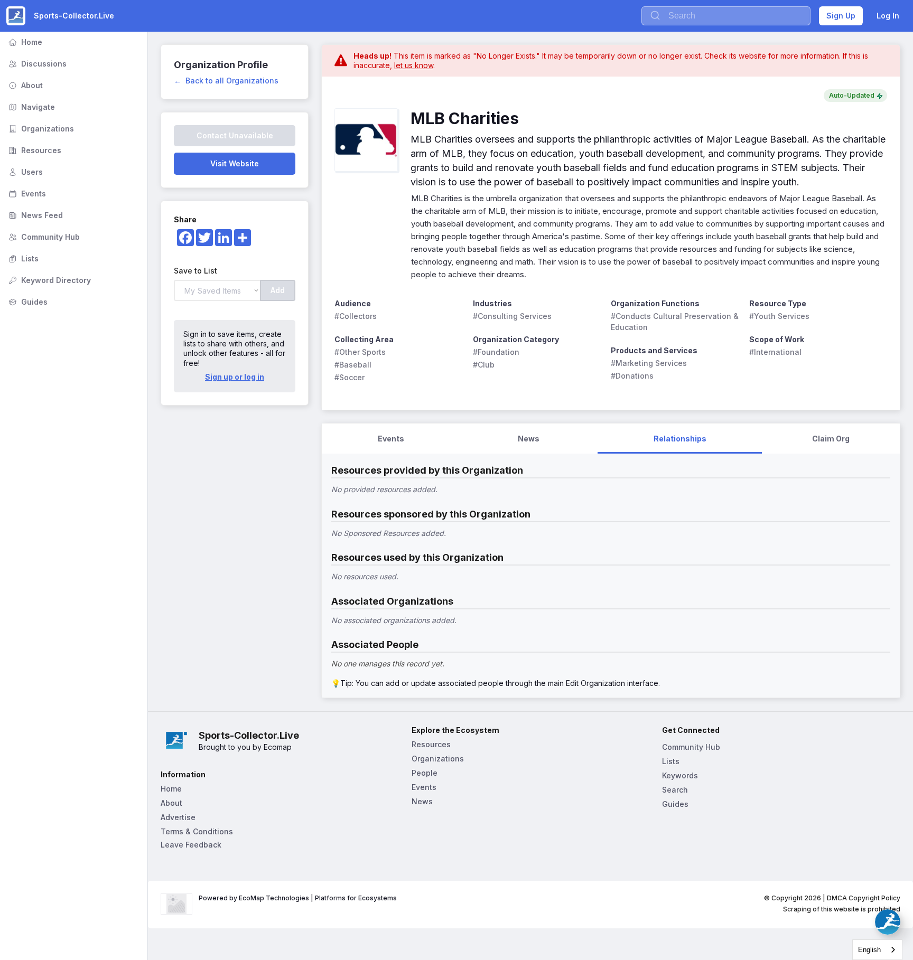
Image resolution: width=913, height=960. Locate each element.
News (422, 801)
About (24, 85)
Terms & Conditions (197, 831)
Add (278, 290)
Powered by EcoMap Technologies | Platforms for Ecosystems (298, 898)
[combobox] (877, 949)
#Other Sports (360, 351)
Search (675, 789)
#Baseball (352, 364)
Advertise (178, 817)
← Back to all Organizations (226, 80)
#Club (484, 364)
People (424, 772)
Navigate (30, 106)
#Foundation (496, 351)
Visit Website (234, 163)
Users (24, 171)
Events (26, 193)
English (869, 950)
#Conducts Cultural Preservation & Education (676, 322)
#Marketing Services (649, 363)
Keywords (680, 775)
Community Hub (43, 236)
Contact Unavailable (235, 135)
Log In (888, 15)
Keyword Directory (48, 280)
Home (24, 41)
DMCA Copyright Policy (863, 898)
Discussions (36, 63)
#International (775, 351)
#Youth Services (779, 316)
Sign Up (840, 15)
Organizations (40, 128)
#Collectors (355, 316)
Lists (22, 258)
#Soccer (349, 377)
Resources (33, 150)
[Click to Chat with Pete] (887, 922)
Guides (27, 301)
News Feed (34, 215)
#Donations (632, 375)
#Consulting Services (512, 316)
